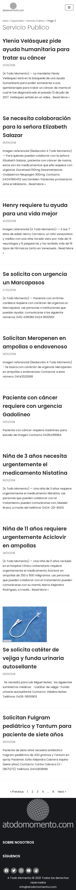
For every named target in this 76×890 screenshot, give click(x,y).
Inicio (6, 21)
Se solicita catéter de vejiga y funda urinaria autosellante (33, 658)
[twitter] (14, 870)
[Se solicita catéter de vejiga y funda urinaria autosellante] (25, 641)
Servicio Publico (36, 21)
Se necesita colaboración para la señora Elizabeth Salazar (37, 126)
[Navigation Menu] (69, 7)
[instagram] (21, 870)
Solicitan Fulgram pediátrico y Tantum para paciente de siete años (37, 726)
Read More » (61, 97)
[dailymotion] (36, 870)
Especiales (17, 21)
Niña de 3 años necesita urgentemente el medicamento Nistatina (35, 464)
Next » (62, 792)
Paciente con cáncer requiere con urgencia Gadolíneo (32, 406)
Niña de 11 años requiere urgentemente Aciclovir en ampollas (35, 537)
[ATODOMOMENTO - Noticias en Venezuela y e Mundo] (13, 7)
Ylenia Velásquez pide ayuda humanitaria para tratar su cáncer (36, 49)
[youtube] (29, 870)
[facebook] (6, 870)
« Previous (17, 792)
